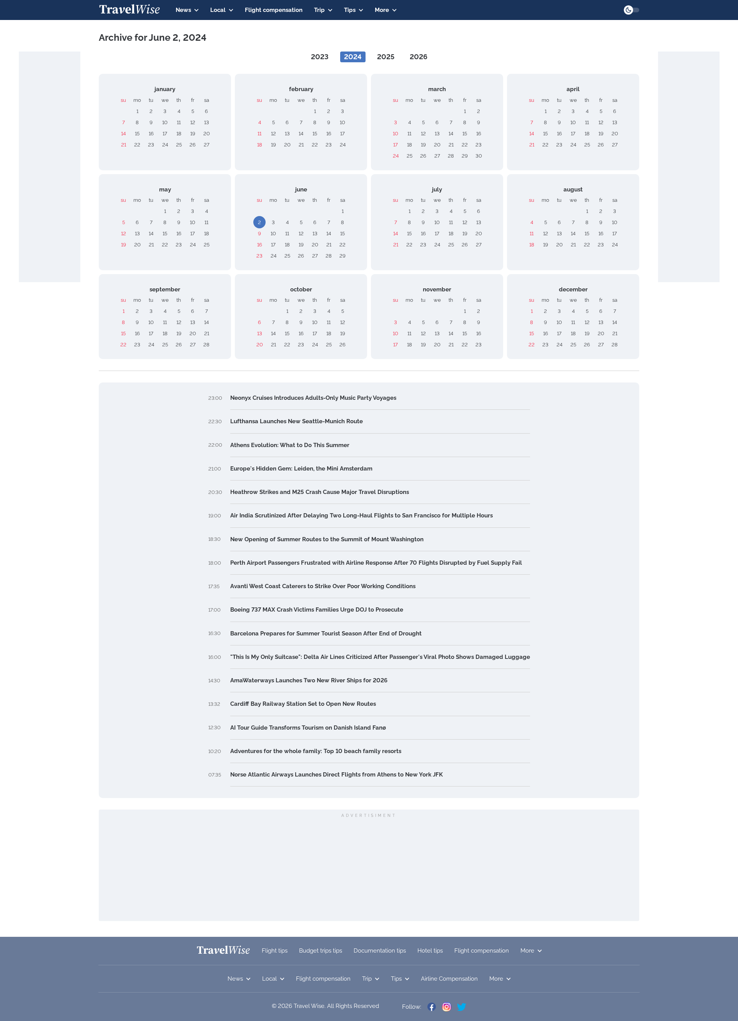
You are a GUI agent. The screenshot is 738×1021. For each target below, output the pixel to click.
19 (192, 133)
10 (165, 122)
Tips (350, 10)
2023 (320, 57)
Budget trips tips (320, 950)
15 (137, 133)
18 (178, 133)
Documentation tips (380, 950)
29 (465, 156)
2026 (418, 57)
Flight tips (275, 950)
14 (123, 133)
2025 (385, 57)
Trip (319, 10)
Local (218, 10)
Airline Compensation (449, 978)
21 (123, 145)
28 (451, 156)
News (183, 10)
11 (179, 122)
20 (206, 133)
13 (206, 122)
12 (192, 122)
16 (151, 133)
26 (192, 145)
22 (137, 145)
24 (165, 145)
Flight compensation (274, 10)
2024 (353, 57)
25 (179, 145)
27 (206, 145)
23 (151, 145)
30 (478, 156)
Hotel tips (430, 950)
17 (165, 133)
